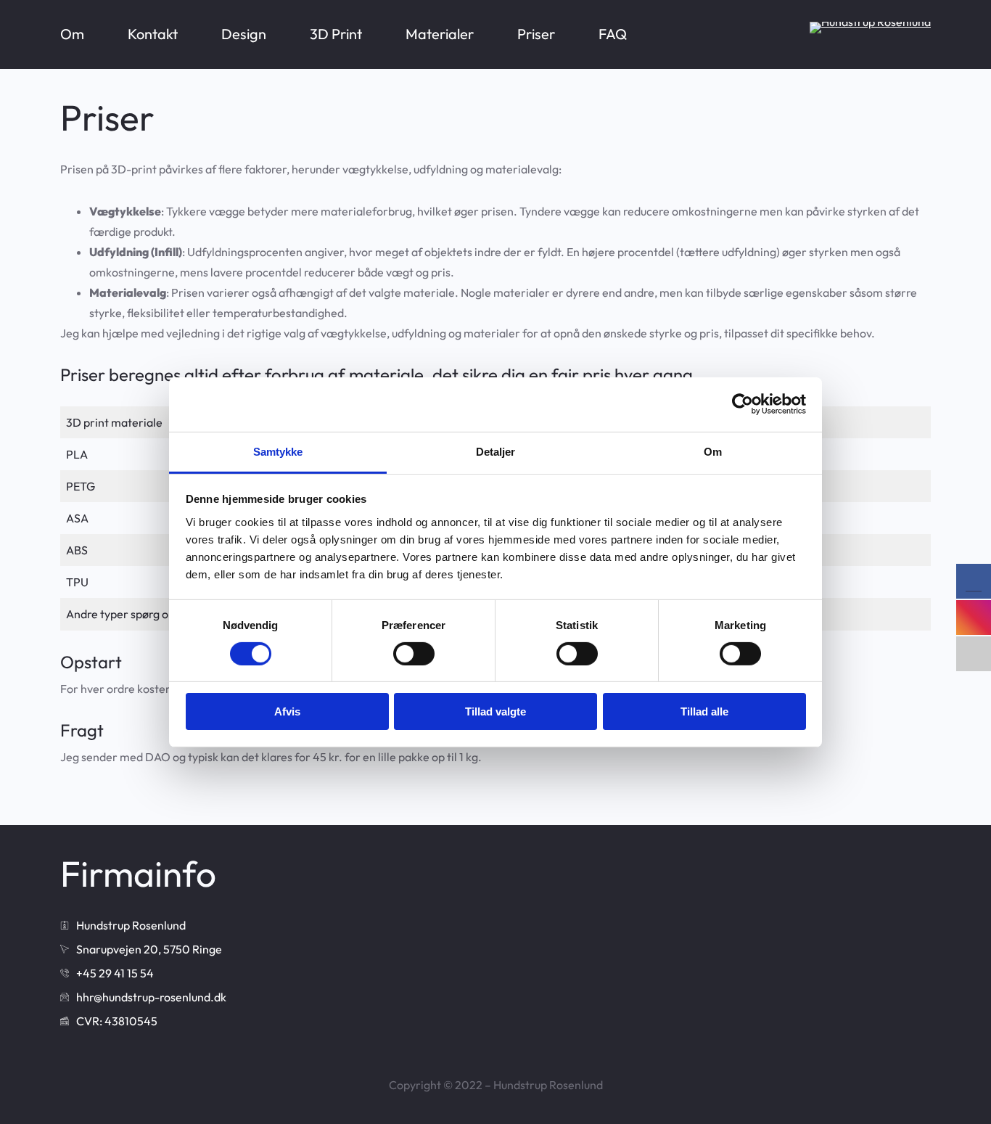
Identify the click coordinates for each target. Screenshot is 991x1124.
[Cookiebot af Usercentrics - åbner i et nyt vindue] (742, 404)
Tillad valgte (495, 711)
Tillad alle (704, 711)
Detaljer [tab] (496, 451)
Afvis (287, 711)
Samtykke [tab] (278, 451)
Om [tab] (713, 451)
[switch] (414, 653)
